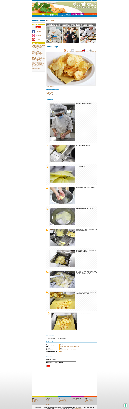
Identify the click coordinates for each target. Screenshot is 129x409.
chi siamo (88, 0)
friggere (62, 351)
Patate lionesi (35, 45)
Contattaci (34, 401)
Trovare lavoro (88, 399)
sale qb (49, 93)
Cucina (47, 399)
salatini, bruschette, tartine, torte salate (69, 346)
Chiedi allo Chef (49, 15)
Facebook (38, 31)
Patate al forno (35, 56)
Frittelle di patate (40, 54)
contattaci (94, 0)
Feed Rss (68, 51)
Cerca (43, 15)
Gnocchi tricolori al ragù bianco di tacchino (38, 59)
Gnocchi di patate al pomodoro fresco (37, 48)
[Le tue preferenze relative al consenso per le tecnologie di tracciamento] (125, 405)
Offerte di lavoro (89, 400)
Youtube (38, 39)
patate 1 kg (50, 92)
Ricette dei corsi (67, 15)
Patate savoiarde (35, 52)
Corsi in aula (75, 399)
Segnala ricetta (78, 51)
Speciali (47, 404)
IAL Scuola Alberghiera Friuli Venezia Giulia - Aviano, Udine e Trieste (64, 406)
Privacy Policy (78, 408)
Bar (46, 403)
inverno (74, 349)
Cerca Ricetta (62, 399)
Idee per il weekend (57, 15)
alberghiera (51, 86)
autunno (71, 349)
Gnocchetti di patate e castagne (38, 46)
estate (66, 349)
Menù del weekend (63, 401)
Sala (47, 401)
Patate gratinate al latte (37, 56)
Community (35, 400)
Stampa (94, 51)
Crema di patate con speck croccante (37, 67)
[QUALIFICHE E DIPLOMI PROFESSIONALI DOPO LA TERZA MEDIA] (71, 42)
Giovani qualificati (89, 401)
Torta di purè (40, 65)
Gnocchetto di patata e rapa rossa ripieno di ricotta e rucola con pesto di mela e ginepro (38, 63)
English (87, 51)
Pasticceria (48, 400)
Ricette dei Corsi (63, 403)
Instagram (38, 35)
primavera (62, 349)
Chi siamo (34, 399)
